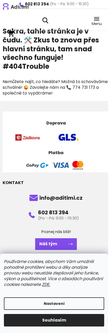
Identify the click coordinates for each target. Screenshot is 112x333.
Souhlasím (54, 320)
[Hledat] (45, 20)
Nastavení (54, 303)
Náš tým (48, 244)
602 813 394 (53, 212)
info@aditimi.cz (61, 198)
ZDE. (46, 284)
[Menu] (96, 20)
